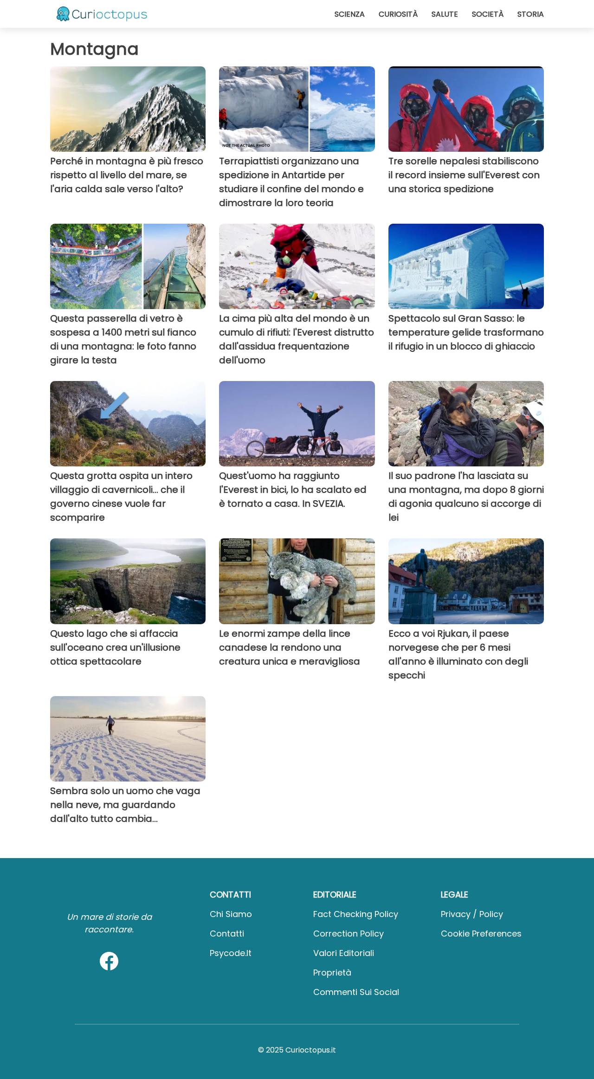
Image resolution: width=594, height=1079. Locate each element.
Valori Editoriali (343, 953)
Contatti (227, 933)
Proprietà (332, 972)
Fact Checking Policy (355, 914)
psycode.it (231, 953)
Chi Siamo (231, 914)
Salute (445, 14)
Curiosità (398, 14)
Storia (530, 14)
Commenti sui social (356, 992)
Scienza (350, 14)
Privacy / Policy (472, 914)
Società (488, 14)
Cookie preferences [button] (481, 933)
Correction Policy (348, 933)
